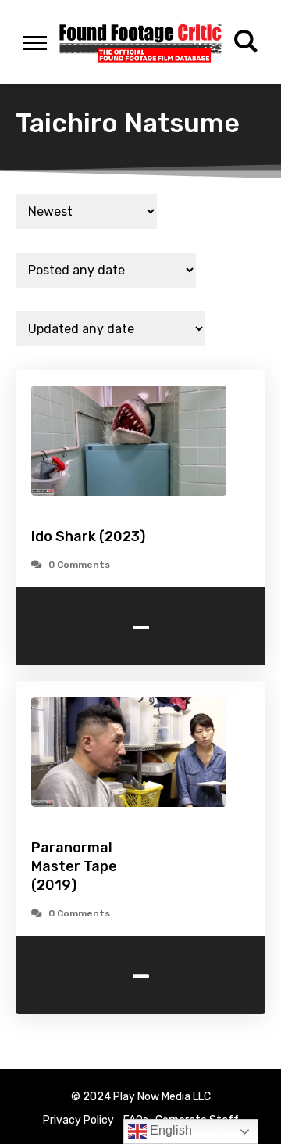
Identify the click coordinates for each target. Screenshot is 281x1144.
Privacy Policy (78, 1120)
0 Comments (79, 564)
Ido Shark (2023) (88, 536)
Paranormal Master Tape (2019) (74, 866)
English (169, 1130)
